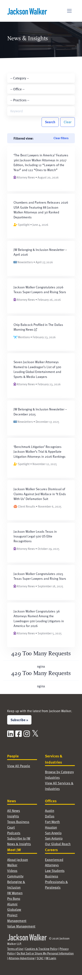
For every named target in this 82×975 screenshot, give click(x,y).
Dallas (49, 816)
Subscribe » (19, 719)
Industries (52, 777)
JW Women (14, 892)
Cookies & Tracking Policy (41, 948)
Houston (51, 827)
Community (15, 876)
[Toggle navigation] (69, 11)
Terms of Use (15, 948)
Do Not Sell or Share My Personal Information (45, 953)
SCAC (40, 958)
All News (13, 810)
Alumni (12, 904)
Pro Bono (13, 898)
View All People (18, 765)
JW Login (50, 958)
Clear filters (61, 138)
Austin (49, 810)
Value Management (21, 926)
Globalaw (14, 909)
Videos (12, 870)
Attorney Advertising (22, 958)
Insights (13, 816)
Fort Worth (52, 821)
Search (50, 121)
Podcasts (13, 832)
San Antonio (53, 838)
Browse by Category (59, 771)
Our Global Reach (58, 843)
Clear (67, 121)
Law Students (54, 870)
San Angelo (53, 832)
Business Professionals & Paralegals (56, 882)
